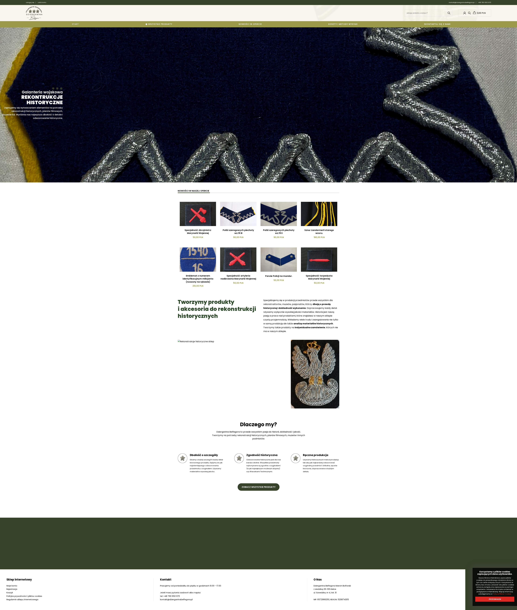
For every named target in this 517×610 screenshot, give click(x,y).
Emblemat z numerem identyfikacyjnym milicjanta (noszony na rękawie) (198, 278)
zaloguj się (30, 2)
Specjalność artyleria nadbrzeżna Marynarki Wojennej (238, 277)
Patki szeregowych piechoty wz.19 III (238, 232)
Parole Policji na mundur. (278, 276)
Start (75, 24)
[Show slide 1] (512, 177)
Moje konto (11, 585)
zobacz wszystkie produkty (258, 487)
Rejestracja (11, 589)
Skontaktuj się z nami (437, 24)
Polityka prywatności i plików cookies (24, 596)
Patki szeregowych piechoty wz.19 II (278, 232)
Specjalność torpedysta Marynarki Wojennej (319, 277)
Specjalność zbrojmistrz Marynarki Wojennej (198, 232)
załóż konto (42, 2)
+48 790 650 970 (484, 2)
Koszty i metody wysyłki (343, 24)
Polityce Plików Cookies (502, 594)
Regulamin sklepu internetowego (22, 599)
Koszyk (9, 592)
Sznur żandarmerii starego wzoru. (319, 232)
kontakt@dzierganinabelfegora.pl (461, 2)
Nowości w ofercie (250, 24)
